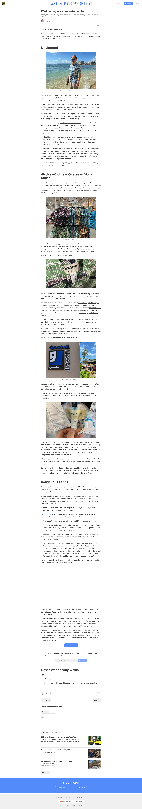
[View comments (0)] (46, 25)
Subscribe (128, 3)
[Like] (42, 25)
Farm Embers (46, 679)
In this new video (47, 619)
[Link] (38, 47)
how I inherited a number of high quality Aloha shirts (79, 183)
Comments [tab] (45, 712)
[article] (71, 741)
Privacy (70, 797)
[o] (94, 740)
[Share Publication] (121, 3)
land (61, 525)
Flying (43, 675)
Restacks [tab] (52, 712)
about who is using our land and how (59, 517)
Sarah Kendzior (62, 743)
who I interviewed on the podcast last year (68, 514)
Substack (62, 805)
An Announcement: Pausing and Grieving (56, 761)
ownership (67, 525)
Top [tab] (43, 732)
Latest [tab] (47, 732)
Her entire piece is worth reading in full (55, 560)
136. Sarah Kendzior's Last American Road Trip (58, 737)
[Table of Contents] (2, 404)
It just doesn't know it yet (48, 752)
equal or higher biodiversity (57, 551)
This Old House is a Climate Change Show (56, 750)
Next (95, 700)
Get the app (79, 801)
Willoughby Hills (56, 29)
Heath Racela (48, 19)
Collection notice (81, 797)
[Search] (118, 3)
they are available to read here (87, 683)
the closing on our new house (70, 123)
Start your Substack (66, 801)
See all (44, 772)
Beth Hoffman (46, 514)
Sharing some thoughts (47, 763)
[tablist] (48, 712)
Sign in (137, 3)
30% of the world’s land (90, 543)
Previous (47, 700)
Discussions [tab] (54, 732)
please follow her (47, 614)
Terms (74, 797)
